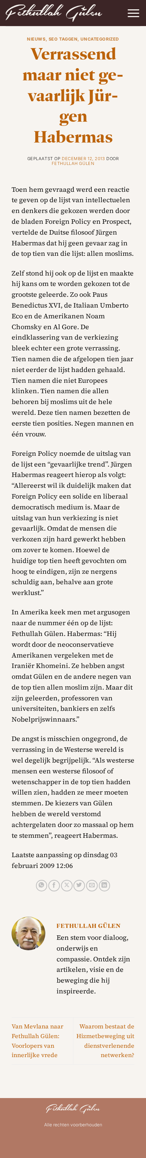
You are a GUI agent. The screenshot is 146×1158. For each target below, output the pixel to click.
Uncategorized (99, 39)
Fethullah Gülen (73, 163)
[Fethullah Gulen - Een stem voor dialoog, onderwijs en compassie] (54, 13)
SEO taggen (63, 39)
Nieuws (36, 39)
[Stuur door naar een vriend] (92, 885)
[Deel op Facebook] (54, 885)
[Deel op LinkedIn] (104, 885)
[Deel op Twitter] (79, 885)
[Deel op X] (67, 885)
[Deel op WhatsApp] (42, 885)
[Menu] (133, 13)
